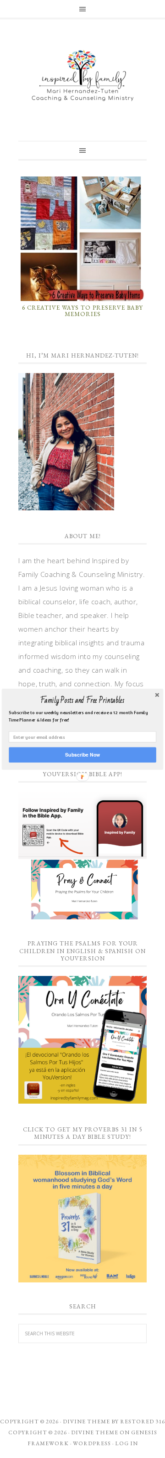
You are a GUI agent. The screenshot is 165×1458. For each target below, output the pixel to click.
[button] (82, 700)
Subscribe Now (82, 754)
